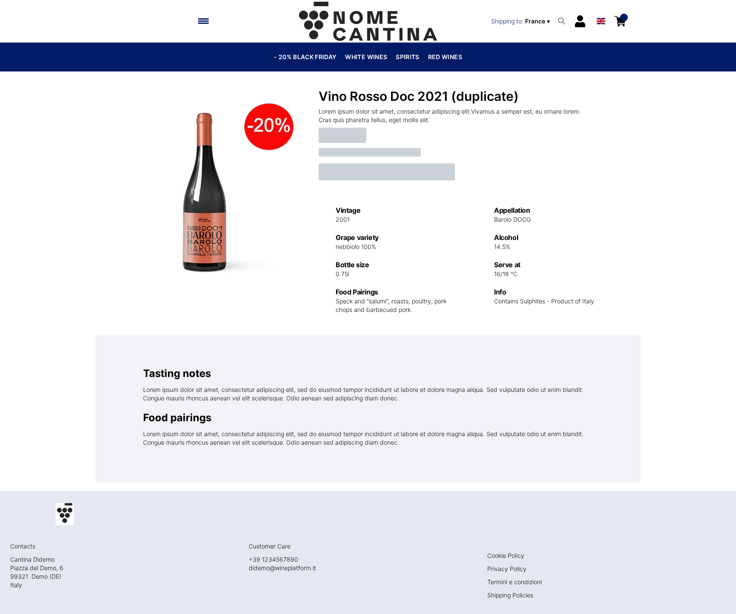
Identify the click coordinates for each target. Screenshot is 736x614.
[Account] (580, 21)
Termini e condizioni (514, 581)
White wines (366, 56)
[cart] (620, 21)
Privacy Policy (506, 568)
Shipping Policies (510, 595)
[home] (368, 21)
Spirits (407, 56)
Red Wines (445, 56)
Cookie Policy (505, 555)
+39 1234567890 (273, 559)
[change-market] (521, 21)
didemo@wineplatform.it (282, 567)
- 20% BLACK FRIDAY (305, 56)
